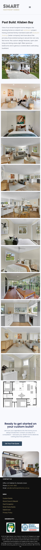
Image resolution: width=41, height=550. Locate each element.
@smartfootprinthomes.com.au (18, 488)
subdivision (27, 30)
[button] (29, 7)
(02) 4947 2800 (12, 485)
